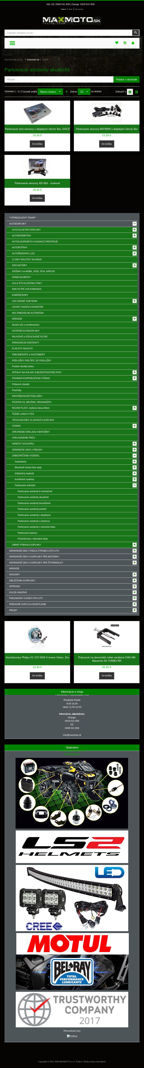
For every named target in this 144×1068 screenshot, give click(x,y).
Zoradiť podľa (30, 91)
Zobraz (73, 91)
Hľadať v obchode (126, 79)
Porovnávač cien (72, 1031)
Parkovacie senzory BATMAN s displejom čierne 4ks (107, 128)
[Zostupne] (67, 92)
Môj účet (70, 9)
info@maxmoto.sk (72, 735)
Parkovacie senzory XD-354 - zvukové (37, 183)
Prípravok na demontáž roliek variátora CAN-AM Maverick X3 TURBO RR (106, 659)
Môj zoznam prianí (79, 9)
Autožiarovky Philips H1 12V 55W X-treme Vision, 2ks (37, 657)
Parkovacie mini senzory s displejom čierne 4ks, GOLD (37, 128)
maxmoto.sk (33, 59)
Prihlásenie (63, 9)
